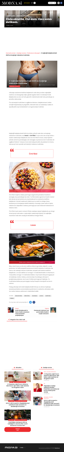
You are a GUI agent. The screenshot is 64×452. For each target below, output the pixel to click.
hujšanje (34, 295)
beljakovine (18, 295)
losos (41, 295)
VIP (44, 383)
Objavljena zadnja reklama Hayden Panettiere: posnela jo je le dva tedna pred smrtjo (51, 389)
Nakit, (45, 371)
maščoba (48, 295)
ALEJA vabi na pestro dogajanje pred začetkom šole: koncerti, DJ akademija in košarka (17, 404)
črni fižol (27, 295)
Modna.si (57, 448)
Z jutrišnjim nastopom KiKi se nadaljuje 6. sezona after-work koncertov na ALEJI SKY (17, 423)
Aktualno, (46, 397)
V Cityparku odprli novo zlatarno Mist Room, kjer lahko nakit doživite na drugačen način (17, 385)
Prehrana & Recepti (33, 53)
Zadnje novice (21, 53)
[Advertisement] (32, 39)
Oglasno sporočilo (20, 382)
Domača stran (10, 53)
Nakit (11, 382)
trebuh (12, 298)
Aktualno (11, 401)
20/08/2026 (46, 393)
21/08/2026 (46, 380)
